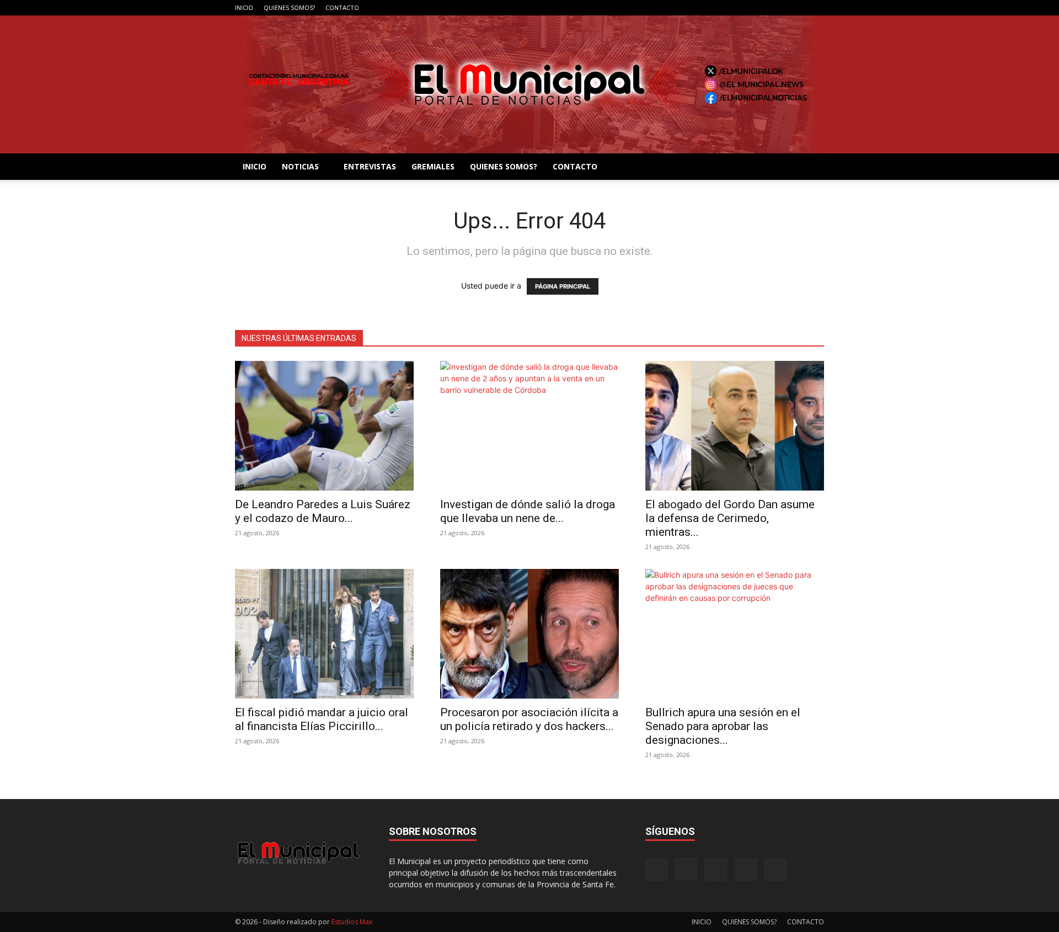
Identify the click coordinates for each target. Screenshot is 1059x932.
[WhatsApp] (815, 7)
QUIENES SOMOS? (289, 7)
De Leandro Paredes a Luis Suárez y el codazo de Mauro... (322, 511)
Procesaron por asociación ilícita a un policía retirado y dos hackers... (529, 719)
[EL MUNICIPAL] (529, 84)
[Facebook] (743, 7)
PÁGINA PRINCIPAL (562, 286)
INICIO (244, 7)
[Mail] (779, 7)
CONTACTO (342, 7)
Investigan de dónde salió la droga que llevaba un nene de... (527, 511)
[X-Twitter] (797, 7)
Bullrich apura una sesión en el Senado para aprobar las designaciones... (722, 726)
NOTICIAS (300, 166)
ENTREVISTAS (370, 166)
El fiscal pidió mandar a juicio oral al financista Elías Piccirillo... (321, 719)
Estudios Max (351, 921)
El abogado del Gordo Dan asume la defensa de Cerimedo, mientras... (730, 518)
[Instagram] (761, 7)
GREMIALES (432, 166)
